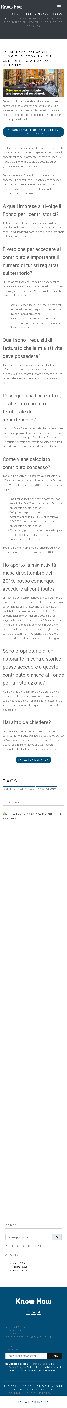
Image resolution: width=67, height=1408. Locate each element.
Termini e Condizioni (40, 1364)
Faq (9, 1345)
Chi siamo (16, 1326)
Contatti (15, 1349)
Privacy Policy (16, 1367)
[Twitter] (39, 1312)
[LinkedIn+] (33, 1312)
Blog (7, 18)
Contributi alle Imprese (19, 789)
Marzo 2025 (19, 1263)
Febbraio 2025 (20, 1266)
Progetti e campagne (29, 1337)
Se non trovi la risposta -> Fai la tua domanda (33, 132)
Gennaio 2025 (20, 1270)
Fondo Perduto (46, 789)
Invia (54, 1356)
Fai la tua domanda (33, 759)
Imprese (14, 1330)
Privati (13, 1333)
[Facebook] (28, 1312)
